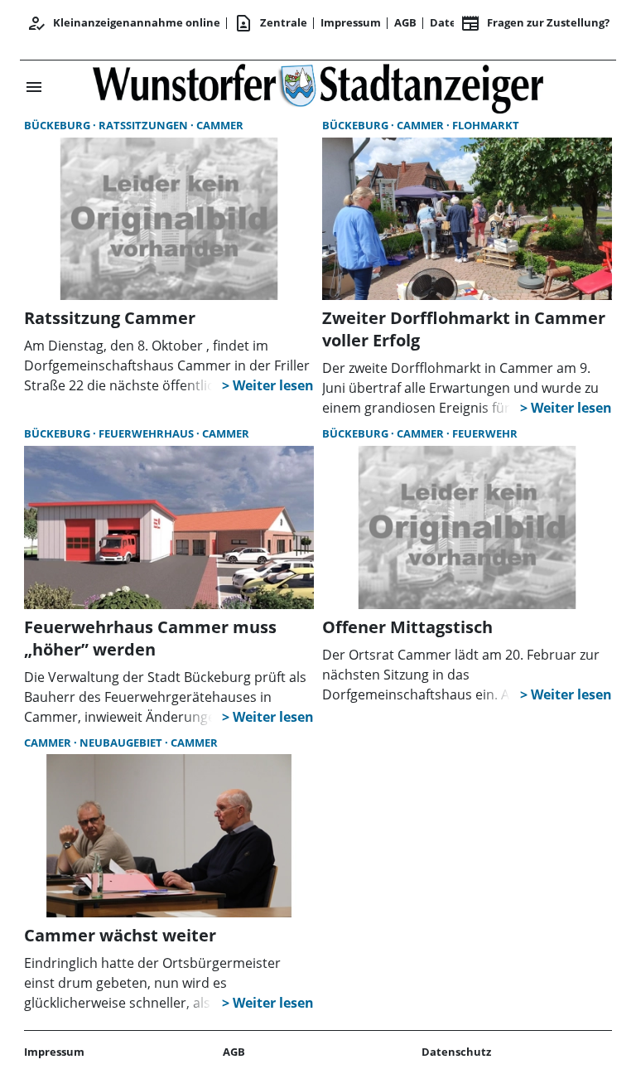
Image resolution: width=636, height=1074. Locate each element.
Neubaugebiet (122, 742)
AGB (405, 22)
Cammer (219, 125)
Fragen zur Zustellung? (535, 23)
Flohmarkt (485, 125)
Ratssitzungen (144, 125)
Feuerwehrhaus (147, 433)
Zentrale (270, 23)
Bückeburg (58, 125)
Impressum (350, 22)
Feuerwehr (485, 433)
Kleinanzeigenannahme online (123, 23)
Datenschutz (456, 1051)
